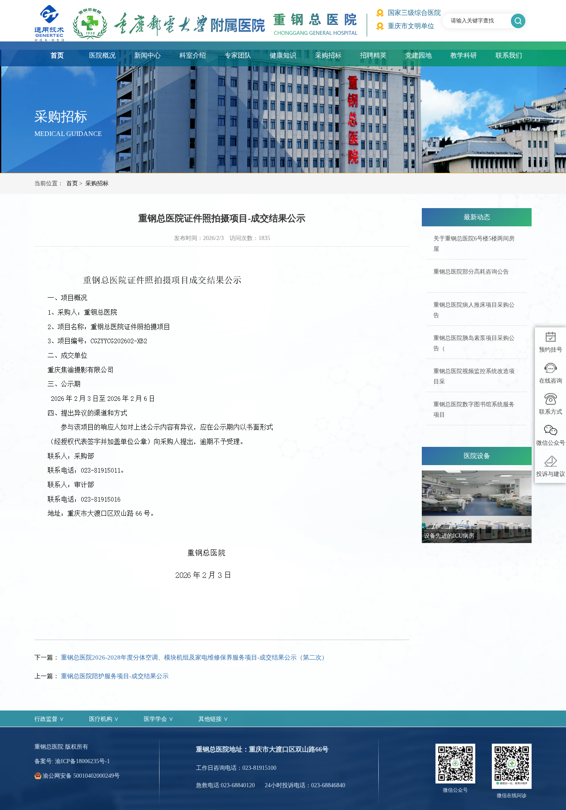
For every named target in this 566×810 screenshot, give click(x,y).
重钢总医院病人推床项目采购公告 (474, 310)
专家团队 (238, 55)
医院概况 (102, 55)
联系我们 (509, 55)
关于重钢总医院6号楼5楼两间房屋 (474, 243)
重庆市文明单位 (411, 25)
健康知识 (283, 55)
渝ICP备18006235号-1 (82, 761)
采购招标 (328, 55)
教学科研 (463, 55)
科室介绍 (192, 55)
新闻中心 (147, 55)
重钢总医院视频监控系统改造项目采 (474, 376)
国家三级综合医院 (414, 12)
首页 (57, 55)
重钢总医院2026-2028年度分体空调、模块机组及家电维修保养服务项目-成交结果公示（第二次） (194, 657)
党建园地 (418, 55)
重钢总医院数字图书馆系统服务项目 (474, 409)
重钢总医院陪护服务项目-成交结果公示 (115, 676)
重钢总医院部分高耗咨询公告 (471, 272)
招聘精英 (373, 55)
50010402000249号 (96, 776)
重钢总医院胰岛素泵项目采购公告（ (474, 343)
